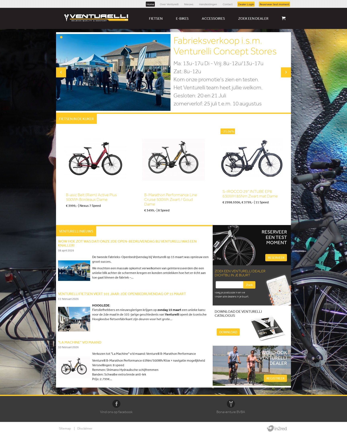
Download (228, 332)
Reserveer (276, 258)
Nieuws (188, 4)
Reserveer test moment (274, 4)
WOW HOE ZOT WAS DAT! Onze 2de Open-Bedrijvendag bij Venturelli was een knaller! (127, 243)
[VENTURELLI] (97, 17)
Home (150, 4)
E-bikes (182, 18)
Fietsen (156, 18)
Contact (228, 4)
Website (277, 428)
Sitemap (65, 428)
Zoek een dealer (253, 18)
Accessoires (213, 18)
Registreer (275, 378)
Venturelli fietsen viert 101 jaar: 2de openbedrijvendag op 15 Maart (122, 293)
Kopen (69, 212)
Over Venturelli (169, 4)
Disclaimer (84, 428)
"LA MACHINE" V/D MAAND (79, 342)
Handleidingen (208, 4)
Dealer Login (246, 4)
